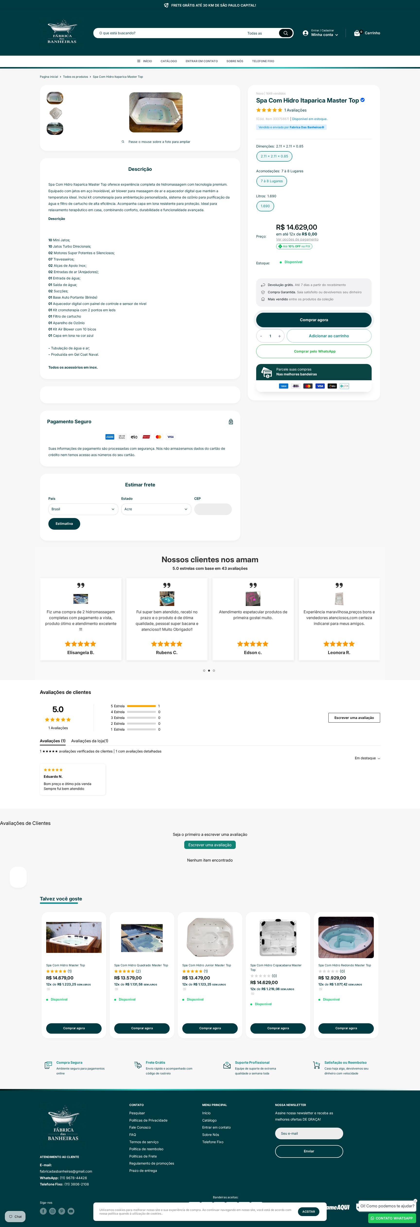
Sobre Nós (235, 61)
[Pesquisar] (286, 33)
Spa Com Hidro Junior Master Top (206, 965)
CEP (197, 498)
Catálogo (169, 61)
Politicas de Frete (143, 1156)
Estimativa (64, 523)
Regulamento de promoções (151, 1163)
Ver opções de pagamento (297, 239)
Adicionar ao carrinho (329, 335)
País (51, 498)
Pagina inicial (49, 76)
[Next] (380, 975)
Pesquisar (137, 1113)
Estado (127, 498)
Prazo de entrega (143, 1170)
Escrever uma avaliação (354, 718)
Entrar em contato (202, 61)
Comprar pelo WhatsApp (315, 351)
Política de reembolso (146, 1149)
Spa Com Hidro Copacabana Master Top (276, 967)
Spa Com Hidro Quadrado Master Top (141, 965)
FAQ (132, 1134)
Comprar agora (314, 320)
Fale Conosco (140, 1127)
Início (147, 61)
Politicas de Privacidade (148, 1120)
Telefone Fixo (263, 61)
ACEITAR (308, 1211)
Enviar (309, 1151)
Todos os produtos (75, 76)
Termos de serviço (143, 1142)
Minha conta (322, 34)
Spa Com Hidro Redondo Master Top (344, 965)
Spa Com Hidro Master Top (65, 965)
